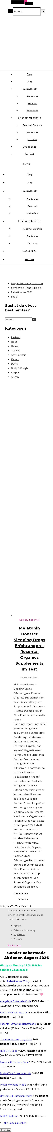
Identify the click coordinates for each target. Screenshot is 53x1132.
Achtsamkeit (18, 355)
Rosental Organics (32, 125)
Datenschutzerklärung (24, 930)
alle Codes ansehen (15, 1123)
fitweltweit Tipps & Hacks (26, 287)
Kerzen (15, 359)
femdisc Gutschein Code (14, 1062)
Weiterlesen (21, 893)
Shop (29, 81)
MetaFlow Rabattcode (13, 1084)
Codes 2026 (29, 146)
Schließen (5, 1130)
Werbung (18, 939)
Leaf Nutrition (8, 1116)
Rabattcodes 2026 (22, 292)
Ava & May (32, 96)
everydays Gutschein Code (15, 1001)
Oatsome (32, 139)
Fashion (15, 337)
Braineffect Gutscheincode (15, 1073)
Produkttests (29, 89)
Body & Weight (20, 368)
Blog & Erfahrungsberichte (27, 283)
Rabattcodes (14, 981)
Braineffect (32, 110)
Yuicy (26, 981)
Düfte (14, 363)
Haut (14, 341)
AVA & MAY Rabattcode (14, 1012)
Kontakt (29, 154)
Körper (15, 372)
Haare (14, 346)
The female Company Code (16, 1039)
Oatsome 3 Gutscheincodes (16, 1096)
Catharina (23, 899)
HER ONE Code (9, 1050)
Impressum (19, 934)
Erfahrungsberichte (29, 117)
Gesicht (15, 350)
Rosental (32, 103)
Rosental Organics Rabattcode (18, 1023)
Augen (15, 377)
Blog (29, 74)
